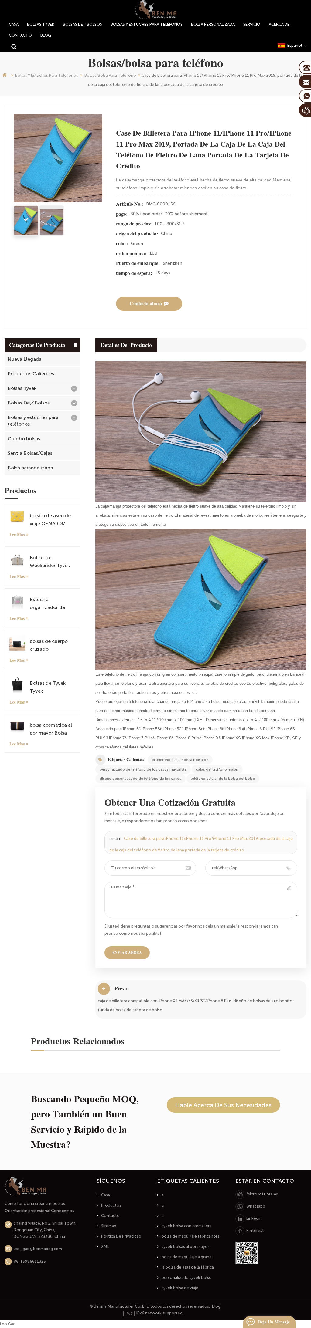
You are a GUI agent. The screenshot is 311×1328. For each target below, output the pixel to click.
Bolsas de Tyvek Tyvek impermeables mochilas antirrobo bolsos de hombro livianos (51, 687)
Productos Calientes (31, 374)
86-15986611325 (30, 1261)
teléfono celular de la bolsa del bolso (223, 778)
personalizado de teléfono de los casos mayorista (143, 769)
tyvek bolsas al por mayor (185, 1246)
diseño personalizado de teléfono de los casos (140, 778)
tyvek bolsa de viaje (180, 1288)
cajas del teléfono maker (217, 769)
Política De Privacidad (121, 1236)
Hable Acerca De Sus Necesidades (223, 1105)
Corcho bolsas (24, 438)
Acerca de (279, 24)
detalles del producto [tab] (126, 345)
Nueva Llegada (25, 359)
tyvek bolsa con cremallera (187, 1226)
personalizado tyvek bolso (187, 1277)
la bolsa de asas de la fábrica (188, 1267)
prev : (121, 988)
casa (14, 24)
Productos (111, 1205)
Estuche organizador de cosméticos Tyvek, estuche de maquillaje (51, 603)
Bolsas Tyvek (40, 24)
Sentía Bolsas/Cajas (30, 453)
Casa (105, 1195)
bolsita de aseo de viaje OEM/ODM (50, 519)
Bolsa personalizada (213, 24)
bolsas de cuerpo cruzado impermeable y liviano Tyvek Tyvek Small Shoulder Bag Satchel (52, 645)
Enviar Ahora (127, 953)
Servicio (251, 24)
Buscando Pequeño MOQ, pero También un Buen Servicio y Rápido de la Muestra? (85, 1121)
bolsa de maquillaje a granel (187, 1257)
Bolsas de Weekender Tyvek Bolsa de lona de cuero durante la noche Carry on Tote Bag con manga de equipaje (51, 562)
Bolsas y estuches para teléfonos (147, 24)
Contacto (20, 35)
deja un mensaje (274, 1322)
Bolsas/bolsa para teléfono (110, 75)
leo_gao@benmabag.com (38, 1248)
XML (105, 1246)
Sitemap (108, 1226)
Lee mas (17, 534)
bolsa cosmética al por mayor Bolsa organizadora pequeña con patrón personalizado (51, 729)
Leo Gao (8, 1324)
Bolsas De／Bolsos (82, 24)
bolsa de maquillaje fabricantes (190, 1236)
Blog (45, 35)
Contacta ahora (146, 303)
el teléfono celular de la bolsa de (180, 760)
